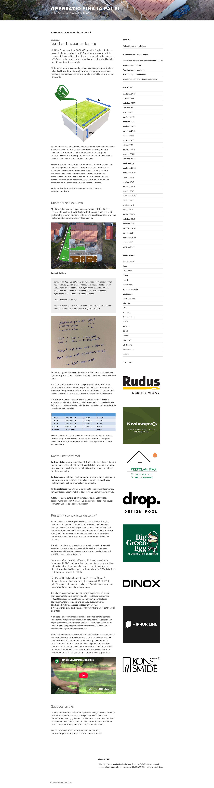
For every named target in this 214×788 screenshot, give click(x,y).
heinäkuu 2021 (128, 117)
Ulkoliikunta (127, 345)
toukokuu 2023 (129, 103)
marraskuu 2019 (129, 173)
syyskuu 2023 (128, 98)
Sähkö (125, 331)
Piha (124, 308)
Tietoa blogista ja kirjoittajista (134, 46)
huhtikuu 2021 (128, 122)
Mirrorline (126, 303)
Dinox (125, 266)
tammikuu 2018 (129, 228)
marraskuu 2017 (129, 237)
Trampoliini (127, 340)
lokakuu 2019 (128, 177)
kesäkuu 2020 (128, 154)
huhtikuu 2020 (128, 163)
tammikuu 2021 (129, 131)
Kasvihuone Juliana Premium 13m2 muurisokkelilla (143, 61)
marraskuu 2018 (129, 196)
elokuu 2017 (128, 242)
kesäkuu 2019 (128, 191)
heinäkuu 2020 (129, 149)
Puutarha (126, 312)
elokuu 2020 (128, 145)
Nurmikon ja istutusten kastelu (73, 44)
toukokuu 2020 (129, 159)
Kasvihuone (127, 285)
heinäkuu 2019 (129, 186)
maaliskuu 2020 (129, 168)
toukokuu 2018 (129, 219)
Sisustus (126, 326)
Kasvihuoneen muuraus (132, 65)
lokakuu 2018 (128, 200)
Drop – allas (127, 271)
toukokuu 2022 (129, 108)
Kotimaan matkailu (130, 289)
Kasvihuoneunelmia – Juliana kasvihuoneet (140, 79)
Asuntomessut (128, 261)
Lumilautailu (127, 294)
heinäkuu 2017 (128, 247)
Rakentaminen (128, 317)
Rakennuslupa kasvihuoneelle (134, 74)
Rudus (125, 322)
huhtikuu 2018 (128, 224)
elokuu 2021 (128, 112)
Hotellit (125, 280)
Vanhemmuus (128, 349)
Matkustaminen (129, 298)
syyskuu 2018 (128, 205)
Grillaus (126, 275)
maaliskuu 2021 (129, 126)
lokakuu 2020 (128, 135)
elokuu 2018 (128, 210)
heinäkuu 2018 (129, 214)
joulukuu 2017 (128, 233)
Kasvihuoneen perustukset (133, 70)
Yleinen (126, 354)
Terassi (125, 336)
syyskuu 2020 (128, 140)
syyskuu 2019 (128, 182)
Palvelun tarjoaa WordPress (61, 782)
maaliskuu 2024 (129, 94)
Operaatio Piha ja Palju (85, 8)
